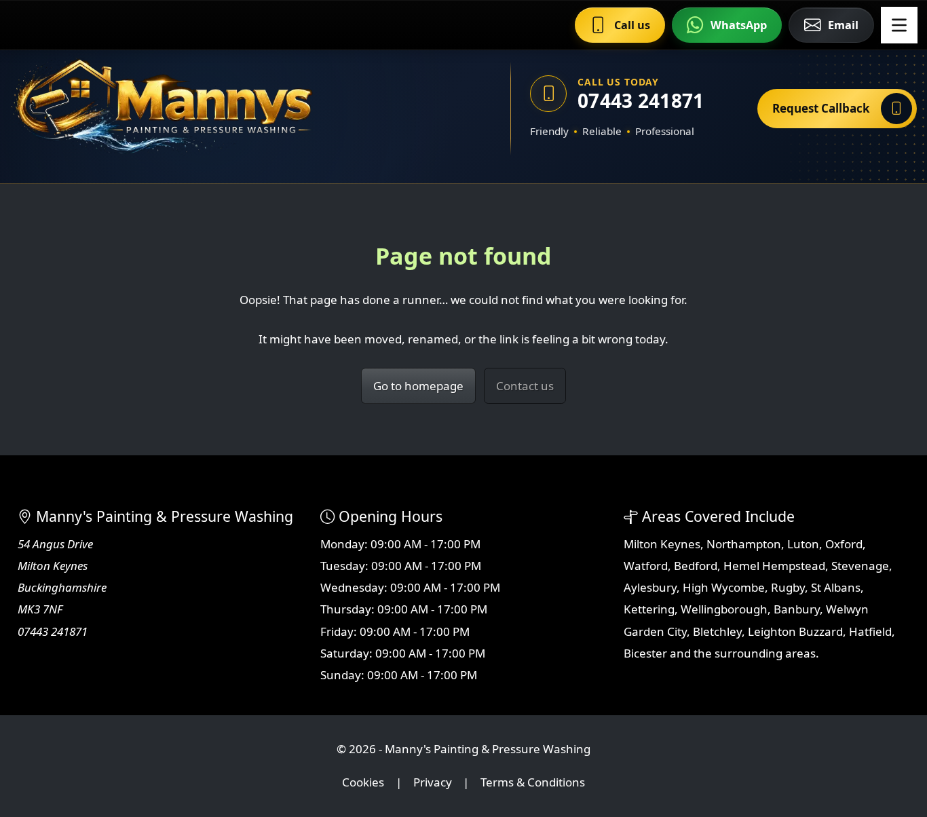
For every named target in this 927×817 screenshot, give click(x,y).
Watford (646, 565)
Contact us (525, 386)
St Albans (835, 587)
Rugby (788, 587)
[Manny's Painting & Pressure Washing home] (227, 108)
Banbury (797, 609)
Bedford (695, 565)
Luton (803, 544)
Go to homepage (418, 386)
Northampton (743, 544)
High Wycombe (724, 587)
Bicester (645, 653)
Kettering (649, 609)
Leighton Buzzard (795, 631)
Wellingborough (724, 609)
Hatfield (870, 631)
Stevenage (860, 565)
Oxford (844, 544)
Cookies (363, 782)
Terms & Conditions (532, 782)
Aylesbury (650, 587)
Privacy (432, 782)
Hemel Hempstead (774, 565)
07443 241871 (641, 100)
